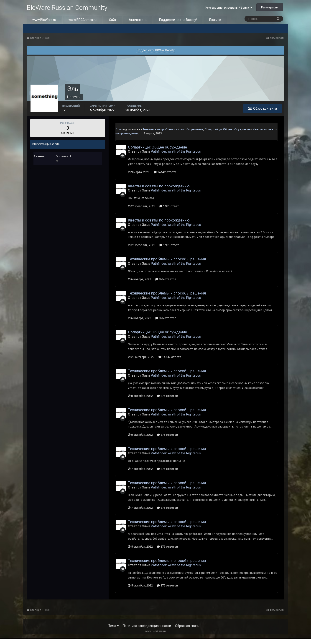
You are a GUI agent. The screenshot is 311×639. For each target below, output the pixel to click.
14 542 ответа (166, 172)
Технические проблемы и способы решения (173, 129)
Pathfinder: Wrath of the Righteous (176, 151)
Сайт (112, 20)
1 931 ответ (170, 206)
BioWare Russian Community (67, 7)
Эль (118, 129)
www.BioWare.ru (44, 20)
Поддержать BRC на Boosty (156, 50)
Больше (215, 20)
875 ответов (167, 279)
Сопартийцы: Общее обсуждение (227, 129)
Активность (138, 20)
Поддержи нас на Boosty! (178, 20)
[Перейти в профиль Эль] (121, 150)
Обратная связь (187, 626)
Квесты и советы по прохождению (159, 186)
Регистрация (269, 7)
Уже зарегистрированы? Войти (227, 7)
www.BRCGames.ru (83, 20)
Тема (112, 626)
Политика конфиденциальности (147, 626)
